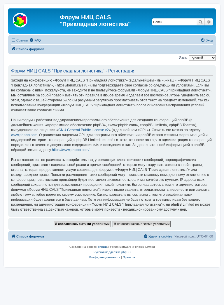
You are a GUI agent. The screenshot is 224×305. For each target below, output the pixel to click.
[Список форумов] (35, 19)
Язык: (183, 57)
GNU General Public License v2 (83, 130)
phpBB (102, 246)
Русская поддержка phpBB (112, 252)
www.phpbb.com (24, 135)
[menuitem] (35, 40)
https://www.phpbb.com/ (70, 150)
